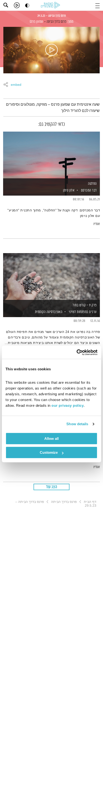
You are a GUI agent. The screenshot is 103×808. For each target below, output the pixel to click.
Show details (77, 424)
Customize (49, 452)
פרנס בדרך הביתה (56, 22)
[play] (17, 5)
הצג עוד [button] (51, 487)
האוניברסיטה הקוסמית (48, 312)
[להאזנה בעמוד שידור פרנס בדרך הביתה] (51, 50)
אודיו (96, 224)
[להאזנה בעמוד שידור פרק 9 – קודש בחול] (51, 277)
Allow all (51, 438)
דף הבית (90, 502)
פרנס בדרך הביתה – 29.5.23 (51, 16)
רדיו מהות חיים (51, 5)
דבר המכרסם (89, 190)
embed (16, 85)
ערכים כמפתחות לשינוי (83, 312)
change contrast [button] (27, 5)
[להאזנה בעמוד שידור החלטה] (51, 155)
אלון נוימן (68, 190)
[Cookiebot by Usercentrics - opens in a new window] (76, 352)
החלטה (92, 184)
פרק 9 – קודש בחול (85, 305)
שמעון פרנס (36, 22)
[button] (97, 5)
